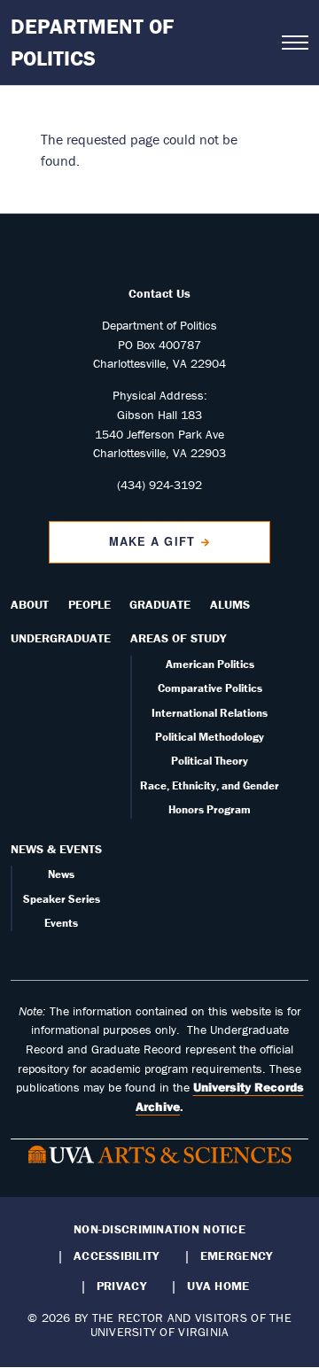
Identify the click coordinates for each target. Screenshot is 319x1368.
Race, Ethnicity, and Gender (209, 785)
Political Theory (209, 760)
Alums (230, 604)
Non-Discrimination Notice (159, 1229)
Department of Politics (92, 42)
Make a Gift (151, 541)
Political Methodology (209, 736)
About (30, 604)
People (89, 604)
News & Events (56, 849)
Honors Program (209, 809)
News (61, 874)
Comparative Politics (210, 688)
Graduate (160, 604)
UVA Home (218, 1286)
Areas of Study (178, 638)
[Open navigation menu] (295, 42)
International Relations (210, 712)
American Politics (210, 664)
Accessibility (117, 1255)
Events (61, 922)
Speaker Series (61, 898)
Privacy (121, 1286)
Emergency (236, 1255)
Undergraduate (61, 638)
